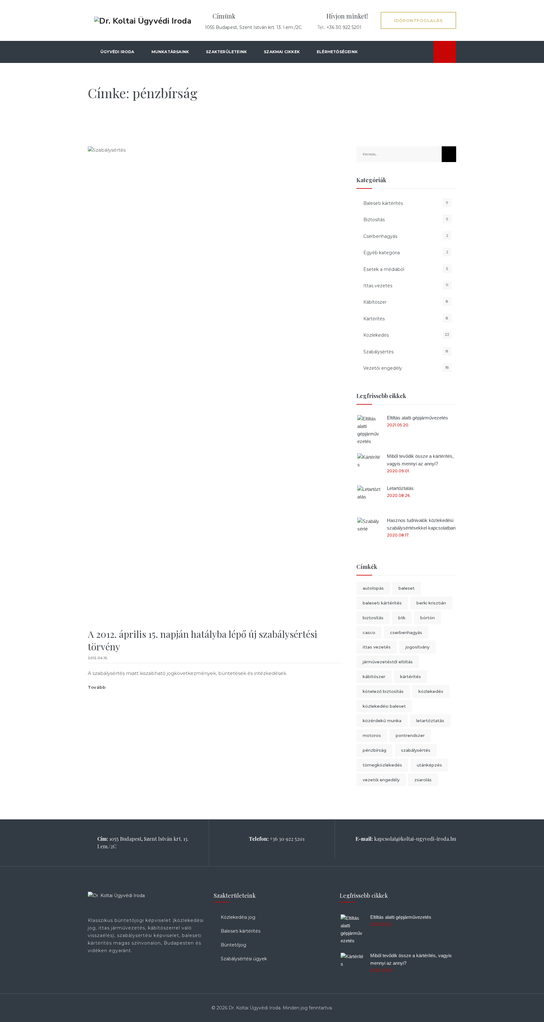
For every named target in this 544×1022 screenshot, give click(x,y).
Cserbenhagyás (380, 236)
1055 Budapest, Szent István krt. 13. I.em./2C (253, 27)
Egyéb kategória (381, 253)
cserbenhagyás (406, 632)
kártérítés (410, 676)
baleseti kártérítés (382, 602)
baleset (407, 588)
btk (401, 617)
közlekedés (430, 691)
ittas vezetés (377, 646)
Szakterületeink (226, 51)
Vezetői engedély (382, 368)
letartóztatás (430, 720)
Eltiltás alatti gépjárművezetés (417, 417)
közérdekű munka (382, 720)
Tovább (96, 687)
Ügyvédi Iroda (117, 51)
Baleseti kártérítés (383, 203)
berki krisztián (431, 602)
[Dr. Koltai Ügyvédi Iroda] (142, 20)
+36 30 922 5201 (343, 27)
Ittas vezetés (377, 286)
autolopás (373, 588)
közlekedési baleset (384, 706)
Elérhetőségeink (337, 51)
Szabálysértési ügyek (244, 959)
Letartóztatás (400, 488)
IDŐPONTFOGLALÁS (418, 20)
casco (369, 632)
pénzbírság (374, 750)
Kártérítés (374, 319)
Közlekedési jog (238, 917)
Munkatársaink (170, 51)
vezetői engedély (381, 779)
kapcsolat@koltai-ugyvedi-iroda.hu (415, 838)
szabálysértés (415, 750)
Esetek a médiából (383, 269)
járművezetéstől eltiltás (388, 661)
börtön (427, 617)
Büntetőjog (233, 945)
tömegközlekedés (382, 764)
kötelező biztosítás (383, 691)
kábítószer (374, 676)
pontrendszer (410, 735)
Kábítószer (375, 302)
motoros (372, 735)
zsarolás (423, 779)
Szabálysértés (378, 352)
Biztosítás (374, 219)
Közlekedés (376, 335)
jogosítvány (417, 646)
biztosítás (373, 617)
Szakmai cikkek (282, 51)
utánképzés (429, 764)
